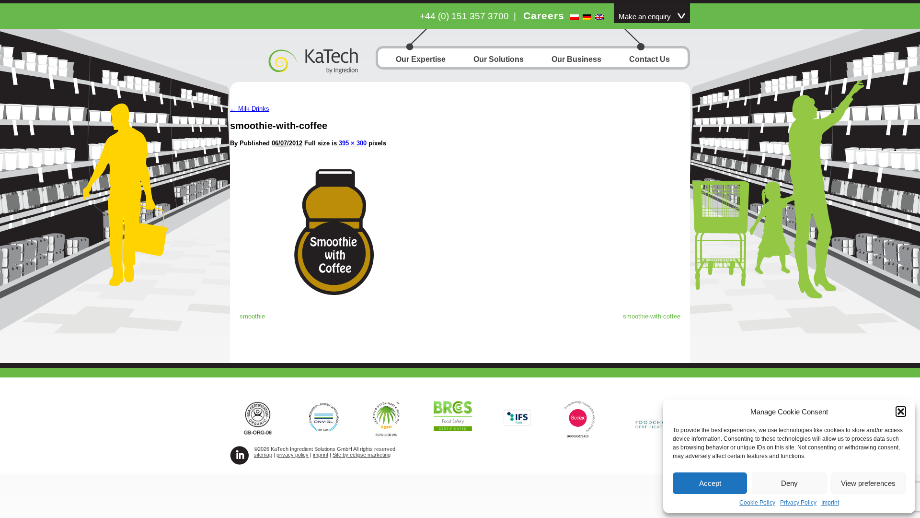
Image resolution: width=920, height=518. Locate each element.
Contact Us (649, 59)
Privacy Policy (798, 502)
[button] (901, 411)
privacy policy (292, 455)
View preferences (868, 483)
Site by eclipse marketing (362, 455)
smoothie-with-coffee (651, 316)
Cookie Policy (757, 502)
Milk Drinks (249, 108)
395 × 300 (353, 143)
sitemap (263, 455)
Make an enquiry (645, 17)
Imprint (830, 502)
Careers (543, 15)
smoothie (252, 316)
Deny (789, 483)
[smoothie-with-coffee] (334, 300)
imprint (320, 455)
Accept (710, 483)
